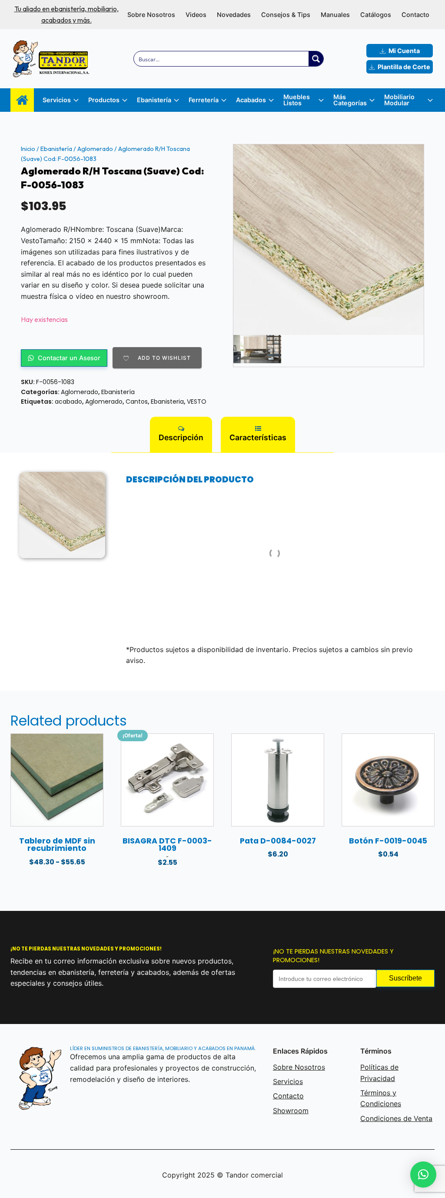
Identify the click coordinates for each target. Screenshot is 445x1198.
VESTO (196, 401)
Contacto (415, 14)
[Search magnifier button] (316, 58)
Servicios (288, 1081)
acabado (68, 401)
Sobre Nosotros (151, 14)
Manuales (335, 14)
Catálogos (375, 14)
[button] (423, 1174)
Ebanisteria (167, 401)
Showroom (291, 1110)
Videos (196, 14)
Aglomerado (95, 149)
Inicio (28, 149)
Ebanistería (56, 149)
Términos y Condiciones (380, 1098)
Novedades (234, 14)
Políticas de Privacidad (379, 1073)
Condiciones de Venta (396, 1118)
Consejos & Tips (285, 14)
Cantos (137, 401)
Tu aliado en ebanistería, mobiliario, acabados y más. (66, 14)
